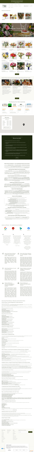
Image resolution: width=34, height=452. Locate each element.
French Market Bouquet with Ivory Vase (13, 50)
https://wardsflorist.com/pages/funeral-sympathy (8, 424)
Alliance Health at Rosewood (28, 258)
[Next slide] (19, 38)
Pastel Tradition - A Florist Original (20, 50)
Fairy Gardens (20, 19)
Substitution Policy (15, 438)
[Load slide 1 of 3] (16, 37)
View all (17, 98)
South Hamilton (7, 261)
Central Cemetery (11, 275)
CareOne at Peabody (29, 261)
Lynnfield (6, 258)
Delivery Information (3, 436)
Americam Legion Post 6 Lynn (28, 286)
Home (2, 431)
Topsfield (15, 261)
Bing (20, 230)
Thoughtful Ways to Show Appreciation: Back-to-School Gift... (6, 87)
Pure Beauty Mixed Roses (12, 71)
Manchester (6, 259)
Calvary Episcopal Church (11, 296)
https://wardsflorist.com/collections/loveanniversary (8, 317)
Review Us (8, 431)
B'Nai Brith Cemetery (12, 271)
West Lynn (12, 262)
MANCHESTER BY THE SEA (12, 258)
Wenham (9, 262)
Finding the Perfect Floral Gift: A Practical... (17, 87)
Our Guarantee (3, 438)
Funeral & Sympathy (28, 19)
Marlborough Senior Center (28, 293)
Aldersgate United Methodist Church (9, 287)
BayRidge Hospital (22, 259)
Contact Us (3, 439)
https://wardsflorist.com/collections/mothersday (7, 329)
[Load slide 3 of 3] (17, 37)
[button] (12, 4)
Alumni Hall (30, 276)
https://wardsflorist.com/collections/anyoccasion (7, 421)
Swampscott (11, 261)
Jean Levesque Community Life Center (27, 290)
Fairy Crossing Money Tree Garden (20, 72)
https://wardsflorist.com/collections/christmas (7, 332)
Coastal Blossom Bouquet (5, 71)
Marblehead (9, 259)
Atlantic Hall (30, 279)
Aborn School (30, 273)
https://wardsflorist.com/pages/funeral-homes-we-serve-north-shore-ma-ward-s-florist (12, 376)
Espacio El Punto (25, 289)
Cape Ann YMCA (29, 287)
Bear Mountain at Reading (28, 259)
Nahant (15, 259)
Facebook (28, 230)
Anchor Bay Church (10, 288)
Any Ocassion (12, 19)
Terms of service (15, 439)
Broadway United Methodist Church (11, 295)
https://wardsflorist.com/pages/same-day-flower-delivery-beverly (9, 311)
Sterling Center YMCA (28, 295)
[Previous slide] (14, 38)
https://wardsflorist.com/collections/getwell (7, 320)
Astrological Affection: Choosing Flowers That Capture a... (27, 87)
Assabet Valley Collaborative (24, 278)
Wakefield (6, 262)
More (17, 157)
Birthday (3, 19)
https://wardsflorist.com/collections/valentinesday (8, 331)
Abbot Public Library (25, 273)
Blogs (2, 440)
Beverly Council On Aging (23, 287)
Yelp (12, 230)
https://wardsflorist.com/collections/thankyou (7, 323)
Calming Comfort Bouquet (28, 71)
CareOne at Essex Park (23, 261)
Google (5, 230)
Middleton (12, 259)
